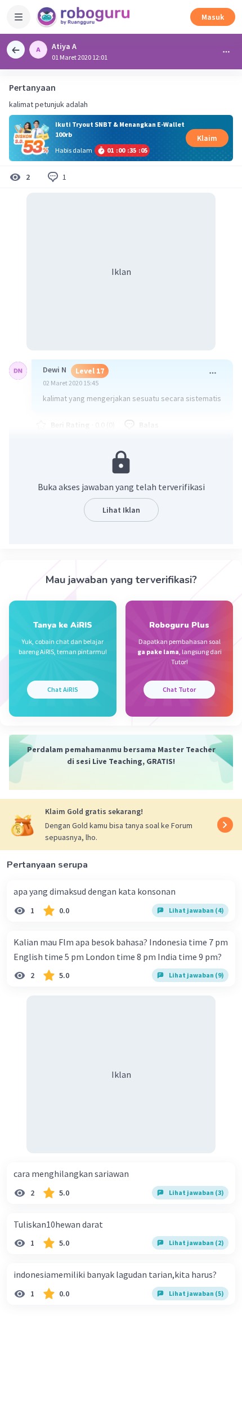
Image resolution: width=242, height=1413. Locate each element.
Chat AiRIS (62, 689)
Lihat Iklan (121, 510)
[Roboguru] (84, 17)
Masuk (212, 17)
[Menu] (18, 17)
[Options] (226, 52)
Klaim (207, 138)
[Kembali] (16, 50)
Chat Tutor (179, 689)
